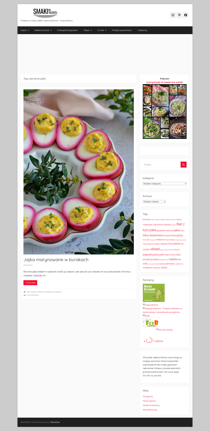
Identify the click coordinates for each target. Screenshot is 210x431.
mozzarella (174, 243)
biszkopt (147, 219)
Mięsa (86, 30)
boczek (162, 219)
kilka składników (153, 235)
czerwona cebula (161, 224)
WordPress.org (150, 410)
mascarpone (148, 244)
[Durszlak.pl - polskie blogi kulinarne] (150, 305)
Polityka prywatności (122, 30)
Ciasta (23, 30)
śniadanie (156, 268)
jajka (177, 230)
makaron (160, 239)
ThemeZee (55, 422)
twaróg (162, 264)
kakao (182, 231)
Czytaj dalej (30, 283)
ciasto (173, 219)
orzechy (176, 250)
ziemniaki (170, 263)
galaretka (161, 230)
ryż (167, 260)
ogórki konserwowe (166, 250)
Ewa (30, 265)
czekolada (147, 225)
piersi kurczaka (173, 254)
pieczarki (159, 254)
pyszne (162, 260)
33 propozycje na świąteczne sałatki (164, 82)
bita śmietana (155, 219)
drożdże (173, 225)
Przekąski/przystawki (67, 30)
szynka (156, 264)
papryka (148, 254)
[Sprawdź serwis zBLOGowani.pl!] (164, 330)
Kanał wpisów (149, 401)
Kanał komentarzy (151, 405)
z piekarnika (179, 264)
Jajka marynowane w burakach (55, 259)
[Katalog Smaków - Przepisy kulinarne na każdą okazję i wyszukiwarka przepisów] (165, 312)
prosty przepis (151, 259)
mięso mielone (160, 244)
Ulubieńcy (142, 30)
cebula (168, 219)
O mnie (100, 30)
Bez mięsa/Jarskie (34, 292)
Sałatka (173, 259)
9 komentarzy (33, 295)
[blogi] (146, 315)
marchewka (170, 240)
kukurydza (177, 235)
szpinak (150, 264)
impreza (170, 230)
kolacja (167, 235)
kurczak (146, 240)
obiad (155, 249)
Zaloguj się (148, 396)
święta (164, 267)
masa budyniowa (180, 240)
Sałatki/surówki (41, 30)
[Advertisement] (90, 54)
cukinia (178, 219)
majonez (153, 240)
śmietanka (147, 267)
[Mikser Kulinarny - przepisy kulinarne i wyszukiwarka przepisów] (154, 301)
